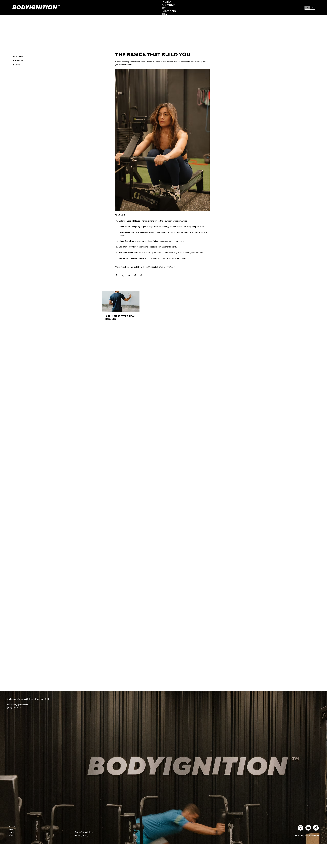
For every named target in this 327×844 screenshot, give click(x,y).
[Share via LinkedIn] (129, 275)
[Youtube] (308, 828)
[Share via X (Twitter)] (122, 275)
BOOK (11, 835)
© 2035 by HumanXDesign (307, 836)
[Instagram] (300, 828)
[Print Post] (141, 275)
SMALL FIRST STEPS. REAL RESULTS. (120, 317)
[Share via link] (135, 275)
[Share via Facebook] (116, 275)
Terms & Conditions (84, 832)
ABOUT (12, 830)
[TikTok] (316, 828)
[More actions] (208, 47)
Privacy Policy (81, 835)
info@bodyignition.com (17, 705)
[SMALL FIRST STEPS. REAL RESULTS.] (120, 301)
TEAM (11, 832)
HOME (11, 827)
